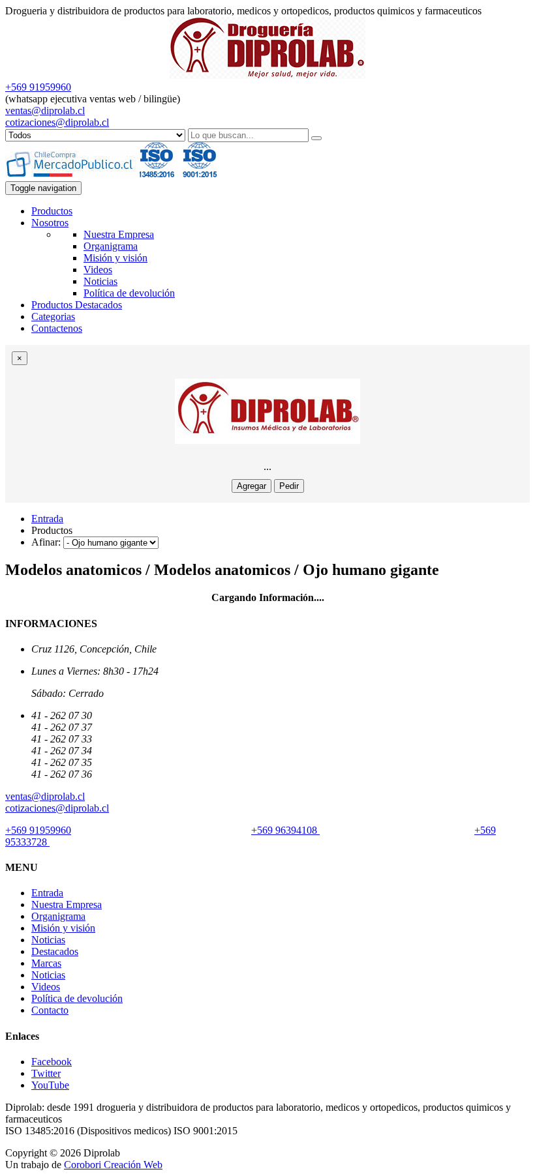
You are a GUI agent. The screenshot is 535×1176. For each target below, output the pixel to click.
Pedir (289, 486)
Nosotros (50, 222)
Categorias (53, 316)
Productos (51, 210)
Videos (98, 269)
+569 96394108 (285, 830)
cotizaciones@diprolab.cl (57, 122)
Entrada (47, 518)
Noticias (100, 281)
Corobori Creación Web (113, 1164)
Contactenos (56, 328)
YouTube (50, 1085)
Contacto (50, 1010)
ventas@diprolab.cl (45, 110)
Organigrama (111, 246)
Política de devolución (129, 293)
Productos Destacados (76, 304)
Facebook (51, 1061)
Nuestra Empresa (119, 234)
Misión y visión (115, 257)
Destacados (54, 951)
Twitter (46, 1073)
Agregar (251, 486)
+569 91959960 (38, 87)
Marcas (46, 963)
